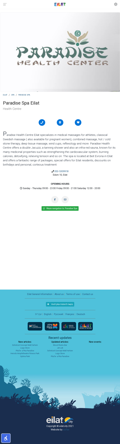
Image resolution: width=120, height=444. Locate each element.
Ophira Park (25, 356)
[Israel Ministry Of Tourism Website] (69, 326)
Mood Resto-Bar (60, 345)
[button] (5, 438)
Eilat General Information (39, 294)
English (47, 314)
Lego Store (25, 348)
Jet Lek (60, 348)
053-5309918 (61, 171)
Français (69, 314)
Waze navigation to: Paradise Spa (61, 208)
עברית (38, 314)
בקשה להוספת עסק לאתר (61, 304)
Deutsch (81, 314)
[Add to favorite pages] (78, 122)
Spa (12, 94)
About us (59, 294)
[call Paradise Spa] (42, 122)
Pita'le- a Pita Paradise (25, 351)
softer (66, 429)
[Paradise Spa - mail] (65, 199)
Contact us (87, 294)
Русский (58, 314)
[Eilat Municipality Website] (52, 326)
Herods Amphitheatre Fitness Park (25, 353)
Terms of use (73, 294)
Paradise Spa (24, 94)
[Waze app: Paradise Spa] (60, 122)
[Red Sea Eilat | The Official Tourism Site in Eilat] (60, 4)
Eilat (5, 94)
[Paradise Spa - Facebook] (55, 199)
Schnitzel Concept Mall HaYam (25, 345)
